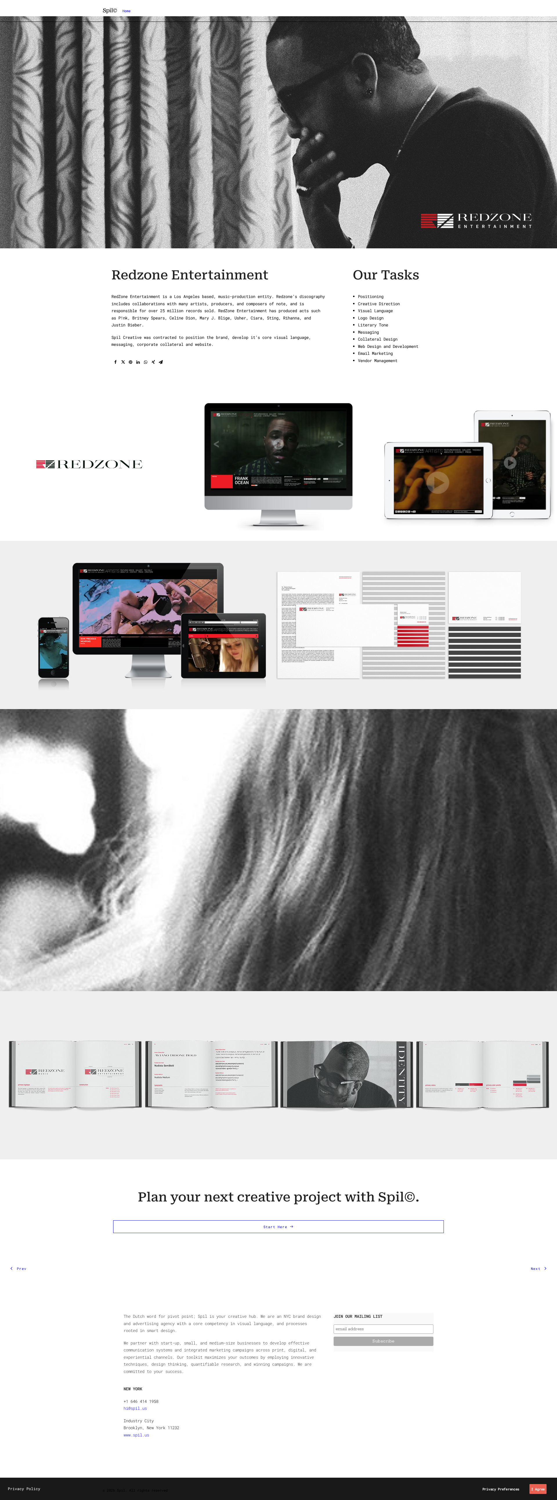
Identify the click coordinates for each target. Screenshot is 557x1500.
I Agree (538, 1489)
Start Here (275, 1226)
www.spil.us (136, 1435)
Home (126, 10)
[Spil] (110, 11)
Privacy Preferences (500, 1489)
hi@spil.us (135, 1408)
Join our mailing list (358, 1316)
